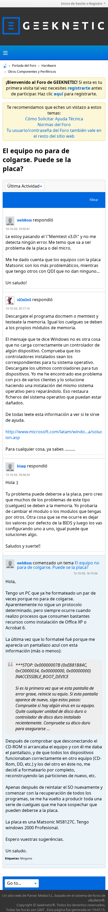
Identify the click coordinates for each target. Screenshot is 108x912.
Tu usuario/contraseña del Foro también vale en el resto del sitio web (54, 133)
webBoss (24, 220)
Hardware (48, 65)
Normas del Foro (54, 124)
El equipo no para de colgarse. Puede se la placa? (58, 565)
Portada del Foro (24, 65)
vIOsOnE (24, 299)
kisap (21, 466)
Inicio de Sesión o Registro (81, 3)
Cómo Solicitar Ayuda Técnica (54, 119)
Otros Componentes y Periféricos (32, 71)
